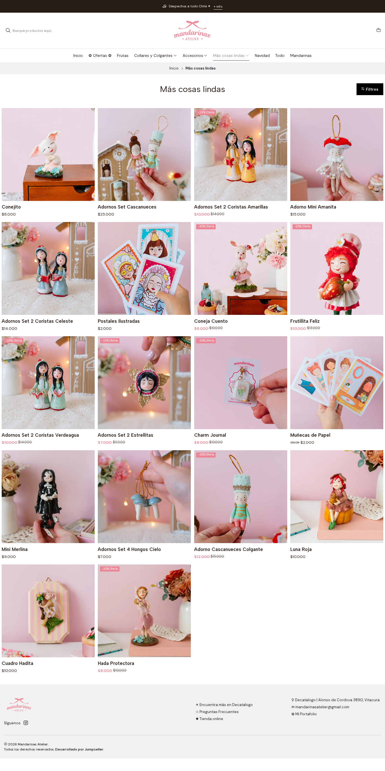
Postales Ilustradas (119, 321)
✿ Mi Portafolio (304, 714)
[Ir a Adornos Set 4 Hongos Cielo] (144, 496)
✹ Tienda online (209, 718)
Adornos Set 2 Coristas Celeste (37, 321)
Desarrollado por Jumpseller (79, 749)
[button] (370, 89)
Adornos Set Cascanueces (127, 207)
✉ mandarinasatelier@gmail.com (320, 707)
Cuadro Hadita (17, 663)
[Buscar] (8, 30)
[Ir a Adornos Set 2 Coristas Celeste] (48, 268)
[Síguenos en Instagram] (25, 723)
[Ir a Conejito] (48, 154)
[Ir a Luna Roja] (336, 496)
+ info (218, 6)
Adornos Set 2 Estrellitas (125, 435)
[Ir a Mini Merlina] (48, 496)
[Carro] (378, 30)
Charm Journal (210, 435)
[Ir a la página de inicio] (192, 30)
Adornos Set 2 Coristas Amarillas (231, 207)
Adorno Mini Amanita (313, 207)
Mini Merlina (15, 549)
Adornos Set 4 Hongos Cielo (129, 549)
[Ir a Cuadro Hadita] (48, 610)
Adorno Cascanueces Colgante (228, 549)
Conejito (11, 207)
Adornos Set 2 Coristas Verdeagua (40, 435)
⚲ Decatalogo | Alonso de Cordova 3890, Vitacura (335, 700)
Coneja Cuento (211, 321)
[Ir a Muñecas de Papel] (336, 382)
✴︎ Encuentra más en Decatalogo (224, 704)
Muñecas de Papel (310, 435)
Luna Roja (301, 549)
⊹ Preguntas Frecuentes (217, 711)
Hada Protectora (116, 663)
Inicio (174, 68)
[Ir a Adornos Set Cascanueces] (144, 154)
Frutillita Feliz (305, 321)
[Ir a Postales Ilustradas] (144, 268)
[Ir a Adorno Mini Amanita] (336, 154)
